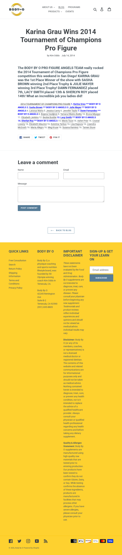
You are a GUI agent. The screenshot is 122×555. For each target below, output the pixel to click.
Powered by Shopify (31, 548)
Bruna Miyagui (93, 114)
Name (21, 170)
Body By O (19, 548)
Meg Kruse (53, 127)
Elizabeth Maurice (38, 124)
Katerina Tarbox (59, 124)
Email (66, 170)
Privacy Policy (15, 288)
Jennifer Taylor (70, 110)
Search (12, 264)
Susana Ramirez (70, 127)
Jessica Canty (53, 110)
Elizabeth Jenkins (30, 117)
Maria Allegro (37, 127)
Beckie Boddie (49, 117)
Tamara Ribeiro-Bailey (71, 114)
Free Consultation (17, 260)
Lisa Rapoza (77, 124)
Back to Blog (63, 230)
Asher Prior (82, 120)
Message (22, 183)
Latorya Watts (36, 110)
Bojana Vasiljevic (49, 114)
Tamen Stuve (89, 127)
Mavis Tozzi (67, 120)
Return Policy (15, 268)
